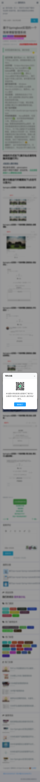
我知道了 (20, 404)
